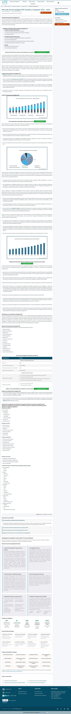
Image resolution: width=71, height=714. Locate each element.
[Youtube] (68, 709)
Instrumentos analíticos (16, 6)
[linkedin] (57, 709)
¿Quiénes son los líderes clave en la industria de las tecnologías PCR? (16, 533)
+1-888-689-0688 (58, 694)
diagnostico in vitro (6, 400)
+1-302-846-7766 (56, 695)
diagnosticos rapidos (16, 208)
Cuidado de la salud (7, 6)
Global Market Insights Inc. (7, 708)
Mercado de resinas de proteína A (10, 680)
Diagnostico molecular (7, 74)
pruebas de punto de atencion (17, 79)
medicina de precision (15, 205)
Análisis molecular (24, 6)
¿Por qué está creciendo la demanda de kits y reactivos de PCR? (15, 527)
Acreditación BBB (17, 622)
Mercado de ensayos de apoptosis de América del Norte (14, 682)
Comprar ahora (63, 14)
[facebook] (64, 709)
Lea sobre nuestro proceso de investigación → (14, 671)
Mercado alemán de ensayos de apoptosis (37, 682)
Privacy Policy (42, 712)
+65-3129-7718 (56, 696)
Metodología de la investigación (61, 20)
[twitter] (61, 709)
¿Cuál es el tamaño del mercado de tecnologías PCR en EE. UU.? (15, 530)
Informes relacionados (59, 22)
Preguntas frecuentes (59, 19)
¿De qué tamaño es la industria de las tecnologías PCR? (14, 520)
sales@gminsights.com (57, 698)
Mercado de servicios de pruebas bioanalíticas (38, 680)
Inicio (2, 6)
